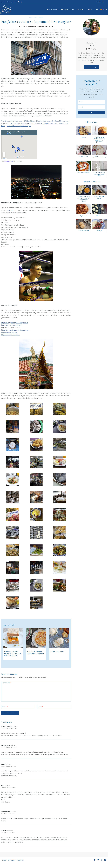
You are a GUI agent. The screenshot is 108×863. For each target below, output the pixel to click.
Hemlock (30, 123)
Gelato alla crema (57, 652)
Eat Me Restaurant (43, 121)
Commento (6, 683)
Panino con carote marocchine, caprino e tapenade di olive (12, 654)
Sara (3, 764)
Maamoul (99, 216)
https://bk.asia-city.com (9, 332)
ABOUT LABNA (100, 1)
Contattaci (90, 9)
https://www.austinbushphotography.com (15, 330)
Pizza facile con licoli (83, 172)
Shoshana (38, 123)
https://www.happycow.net (10, 335)
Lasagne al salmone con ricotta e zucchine (35, 653)
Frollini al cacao (84, 156)
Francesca (5, 745)
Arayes (84, 137)
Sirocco (23, 123)
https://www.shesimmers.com (11, 325)
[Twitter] (98, 859)
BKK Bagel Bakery (30, 121)
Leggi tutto (91, 67)
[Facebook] (94, 859)
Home (30, 17)
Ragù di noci (83, 216)
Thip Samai (15, 123)
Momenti (40, 17)
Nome (5, 707)
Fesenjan (99, 230)
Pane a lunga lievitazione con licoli (99, 157)
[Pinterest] (101, 859)
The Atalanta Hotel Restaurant (11, 121)
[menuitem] (103, 10)
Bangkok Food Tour (50, 123)
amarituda (5, 811)
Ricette (35, 17)
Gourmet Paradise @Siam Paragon (19, 126)
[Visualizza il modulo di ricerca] (97, 9)
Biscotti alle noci (84, 230)
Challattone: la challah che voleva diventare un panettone (99, 139)
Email (40, 707)
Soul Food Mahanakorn (60, 121)
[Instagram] (105, 859)
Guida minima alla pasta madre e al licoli (99, 174)
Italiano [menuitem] (104, 9)
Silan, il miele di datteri (99, 197)
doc (2, 785)
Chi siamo (80, 9)
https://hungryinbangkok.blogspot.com (14, 323)
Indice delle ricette (52, 9)
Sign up (20, 2)
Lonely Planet (10, 210)
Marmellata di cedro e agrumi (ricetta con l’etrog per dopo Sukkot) (83, 199)
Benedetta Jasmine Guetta (28, 26)
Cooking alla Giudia (67, 9)
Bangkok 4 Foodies (9, 161)
